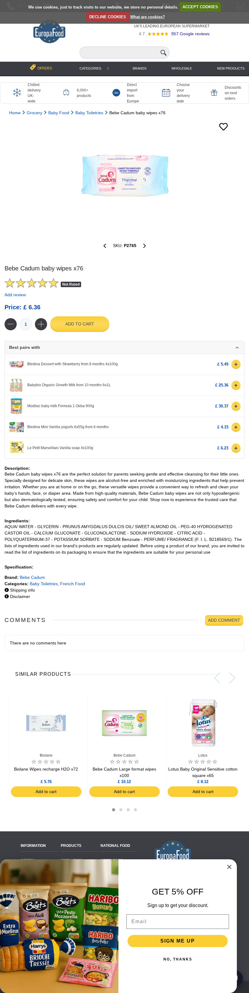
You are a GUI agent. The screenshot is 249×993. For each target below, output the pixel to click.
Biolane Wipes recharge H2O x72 (46, 769)
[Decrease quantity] (11, 324)
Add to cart (79, 323)
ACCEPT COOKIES (200, 7)
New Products (230, 68)
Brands (139, 68)
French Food (72, 583)
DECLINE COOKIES (107, 17)
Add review (15, 294)
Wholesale (182, 68)
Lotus (202, 755)
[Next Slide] (232, 678)
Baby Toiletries (44, 583)
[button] (113, 810)
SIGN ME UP (177, 940)
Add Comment (224, 620)
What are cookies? (147, 17)
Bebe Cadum (32, 577)
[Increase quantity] (41, 324)
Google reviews (190, 33)
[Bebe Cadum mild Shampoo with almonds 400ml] (104, 245)
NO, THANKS (177, 959)
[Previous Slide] (217, 678)
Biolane (46, 755)
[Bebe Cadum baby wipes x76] (124, 177)
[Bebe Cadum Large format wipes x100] (144, 245)
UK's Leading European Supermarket (172, 26)
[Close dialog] (229, 866)
